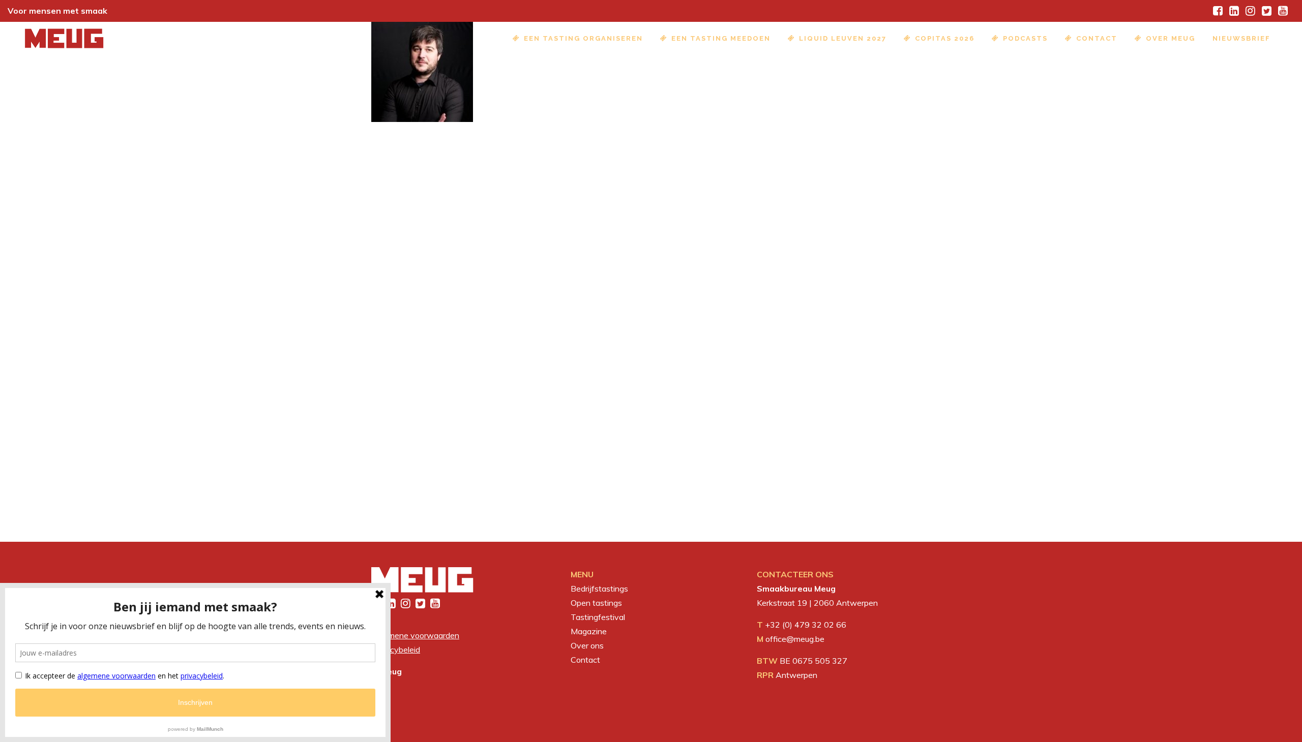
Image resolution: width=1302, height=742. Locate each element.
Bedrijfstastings (599, 588)
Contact (585, 660)
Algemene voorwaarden (415, 635)
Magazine (589, 631)
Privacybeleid (395, 649)
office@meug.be (794, 639)
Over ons (587, 645)
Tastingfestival (598, 617)
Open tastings (596, 603)
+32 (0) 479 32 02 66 (805, 625)
